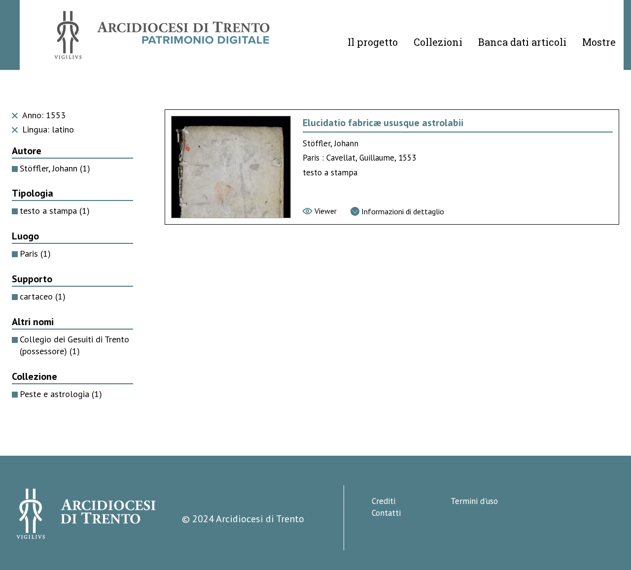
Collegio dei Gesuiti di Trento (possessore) (74, 345)
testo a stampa (55, 210)
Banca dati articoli (522, 41)
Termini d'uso (474, 501)
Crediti (383, 501)
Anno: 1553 (43, 115)
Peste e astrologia (61, 394)
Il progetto (373, 41)
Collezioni (438, 41)
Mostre (599, 41)
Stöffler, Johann (55, 168)
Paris (35, 253)
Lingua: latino (47, 129)
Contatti (386, 513)
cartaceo (43, 296)
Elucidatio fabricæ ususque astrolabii (383, 122)
